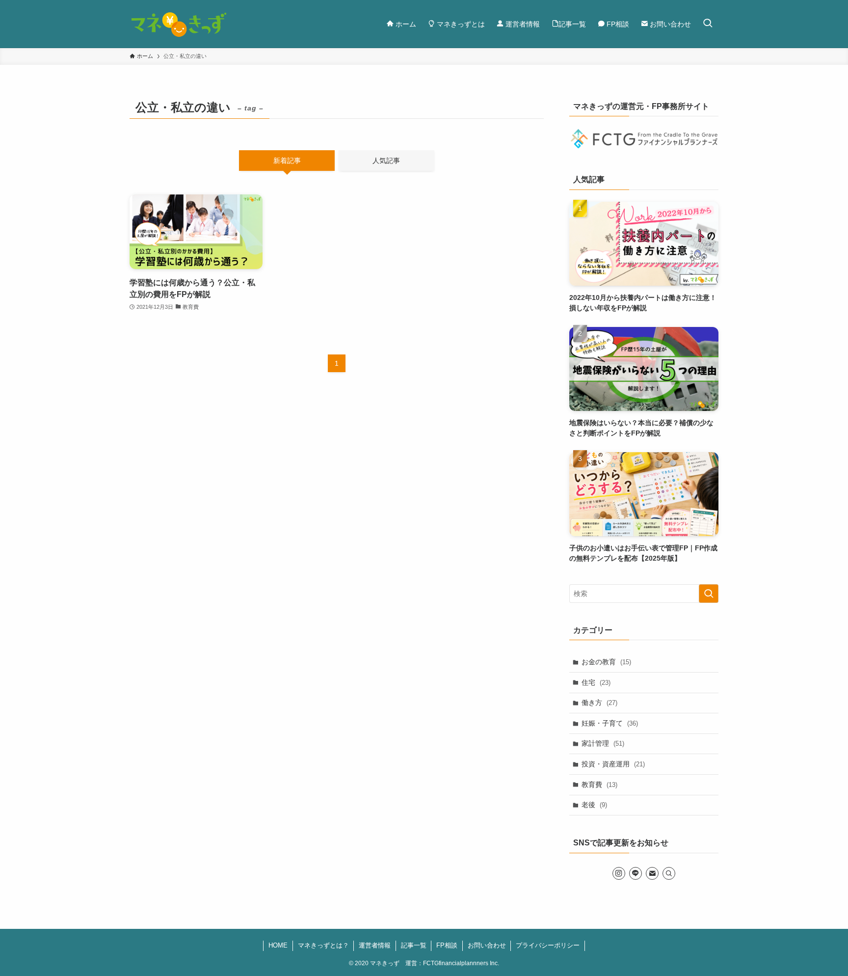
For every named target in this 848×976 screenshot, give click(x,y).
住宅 (596, 682)
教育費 (599, 784)
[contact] (652, 873)
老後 (594, 805)
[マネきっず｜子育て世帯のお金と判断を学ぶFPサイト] (179, 24)
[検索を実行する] (708, 593)
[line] (635, 873)
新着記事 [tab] (287, 160)
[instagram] (618, 873)
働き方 (599, 702)
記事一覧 (413, 945)
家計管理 (603, 743)
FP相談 (446, 945)
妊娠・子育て (610, 723)
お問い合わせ (487, 945)
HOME (278, 945)
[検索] (668, 873)
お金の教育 (606, 662)
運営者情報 (375, 945)
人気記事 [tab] (386, 160)
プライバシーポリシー (548, 945)
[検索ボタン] (707, 24)
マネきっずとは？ (323, 945)
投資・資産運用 (613, 764)
